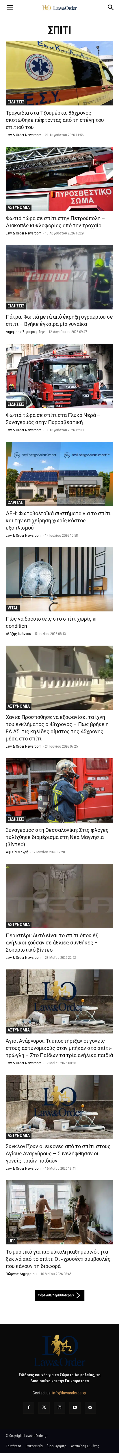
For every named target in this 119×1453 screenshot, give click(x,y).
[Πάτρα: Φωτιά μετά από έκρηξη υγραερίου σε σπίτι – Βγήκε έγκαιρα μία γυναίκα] (59, 277)
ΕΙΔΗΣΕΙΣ (16, 102)
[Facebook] (28, 1407)
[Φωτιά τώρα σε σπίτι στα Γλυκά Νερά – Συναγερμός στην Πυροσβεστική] (59, 376)
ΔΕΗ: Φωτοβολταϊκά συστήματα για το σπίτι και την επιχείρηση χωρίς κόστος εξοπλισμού (58, 520)
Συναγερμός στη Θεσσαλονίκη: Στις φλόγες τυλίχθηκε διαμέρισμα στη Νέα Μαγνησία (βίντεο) (57, 837)
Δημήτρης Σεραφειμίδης (25, 332)
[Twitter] (44, 1407)
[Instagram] (59, 1407)
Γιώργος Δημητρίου (21, 1274)
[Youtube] (75, 1407)
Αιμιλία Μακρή (17, 852)
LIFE (12, 1241)
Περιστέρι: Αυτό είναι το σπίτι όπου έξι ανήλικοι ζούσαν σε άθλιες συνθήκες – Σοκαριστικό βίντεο (53, 942)
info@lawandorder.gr (69, 1393)
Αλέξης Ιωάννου (18, 634)
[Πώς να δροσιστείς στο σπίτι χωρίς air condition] (59, 579)
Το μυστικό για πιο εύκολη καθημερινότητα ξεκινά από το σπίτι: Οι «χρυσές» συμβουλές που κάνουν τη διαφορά (58, 1259)
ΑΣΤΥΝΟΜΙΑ (19, 207)
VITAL (13, 608)
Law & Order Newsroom (23, 135)
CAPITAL (15, 502)
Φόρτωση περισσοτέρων (56, 1295)
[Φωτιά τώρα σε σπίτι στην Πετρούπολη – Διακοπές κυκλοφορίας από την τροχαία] (59, 179)
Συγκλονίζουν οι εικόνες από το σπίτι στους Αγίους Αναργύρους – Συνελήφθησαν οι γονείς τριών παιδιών (58, 1153)
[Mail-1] (90, 1407)
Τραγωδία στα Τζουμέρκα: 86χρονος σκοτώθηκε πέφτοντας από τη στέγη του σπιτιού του (55, 120)
